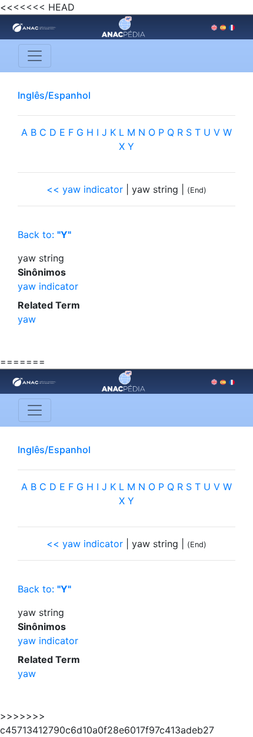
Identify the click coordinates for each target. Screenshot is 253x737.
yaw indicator (48, 286)
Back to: (44, 234)
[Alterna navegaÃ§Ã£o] (34, 56)
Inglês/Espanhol (54, 95)
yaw (27, 319)
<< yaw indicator (84, 189)
